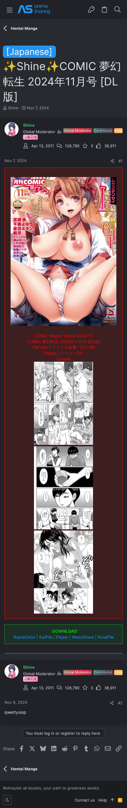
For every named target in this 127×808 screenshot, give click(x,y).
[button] (9, 9)
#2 (120, 702)
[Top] (112, 800)
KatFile (45, 637)
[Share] (112, 161)
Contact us (85, 800)
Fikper (62, 637)
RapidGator (24, 637)
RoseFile (106, 637)
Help (102, 800)
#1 (120, 160)
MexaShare (83, 637)
